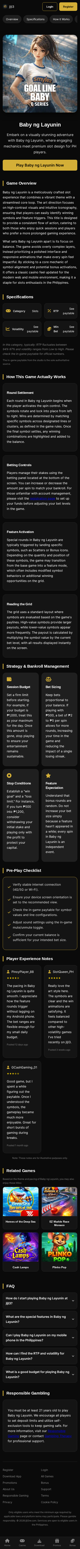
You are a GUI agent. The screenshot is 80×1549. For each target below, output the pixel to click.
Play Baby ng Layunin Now (40, 165)
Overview (12, 19)
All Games (47, 1476)
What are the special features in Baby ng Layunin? (36, 1318)
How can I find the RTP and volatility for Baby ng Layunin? (35, 1355)
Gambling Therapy (58, 1436)
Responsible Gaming (16, 1495)
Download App (12, 1476)
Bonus (45, 1482)
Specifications (35, 19)
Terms (45, 1495)
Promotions (10, 1482)
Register (68, 6)
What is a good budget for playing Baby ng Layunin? (37, 1374)
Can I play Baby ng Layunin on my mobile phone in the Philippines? (36, 1337)
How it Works (61, 19)
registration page (42, 498)
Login (49, 6)
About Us (8, 1489)
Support (46, 1489)
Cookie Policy (49, 1502)
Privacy (7, 1502)
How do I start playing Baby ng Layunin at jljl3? (37, 1300)
